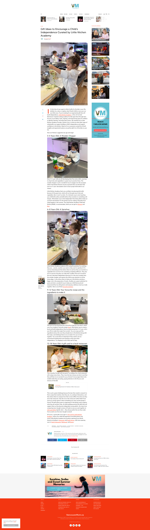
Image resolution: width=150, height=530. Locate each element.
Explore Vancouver (74, 457)
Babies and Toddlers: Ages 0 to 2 (64, 502)
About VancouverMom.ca (81, 502)
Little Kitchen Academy (65, 115)
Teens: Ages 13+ (61, 508)
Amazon (80, 204)
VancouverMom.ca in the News (82, 503)
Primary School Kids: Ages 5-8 (64, 505)
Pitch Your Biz (96, 508)
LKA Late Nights (51, 410)
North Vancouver (56, 422)
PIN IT (68, 157)
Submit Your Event (97, 507)
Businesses (87, 14)
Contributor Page (74, 435)
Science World (96, 54)
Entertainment (58, 385)
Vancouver (62, 420)
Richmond (64, 422)
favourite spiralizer (68, 286)
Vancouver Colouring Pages (81, 507)
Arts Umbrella (96, 97)
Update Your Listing (97, 505)
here (69, 327)
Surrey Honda (96, 83)
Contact (77, 508)
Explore (65, 14)
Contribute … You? (79, 505)
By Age (70, 14)
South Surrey (70, 420)
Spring (61, 14)
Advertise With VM (97, 502)
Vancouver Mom (48, 38)
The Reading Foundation (99, 40)
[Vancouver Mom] (75, 6)
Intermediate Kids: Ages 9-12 (63, 507)
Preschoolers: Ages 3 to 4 (63, 503)
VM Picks (80, 14)
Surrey (72, 422)
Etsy (48, 206)
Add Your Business (97, 503)
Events (75, 14)
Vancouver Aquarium (98, 68)
